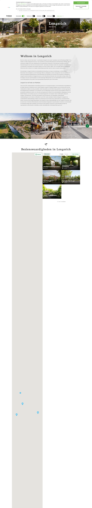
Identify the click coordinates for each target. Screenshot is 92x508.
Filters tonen (46, 154)
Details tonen (59, 16)
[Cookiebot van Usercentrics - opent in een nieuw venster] (9, 16)
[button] (38, 412)
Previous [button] (4, 126)
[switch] (33, 16)
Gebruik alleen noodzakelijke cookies (81, 7)
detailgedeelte (53, 13)
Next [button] (87, 126)
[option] (15, 126)
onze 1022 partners (22, 3)
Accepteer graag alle (81, 2)
